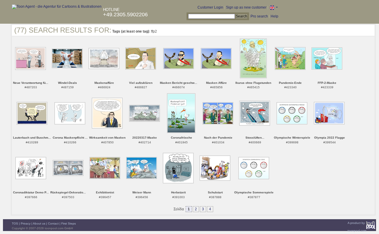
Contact (53, 223)
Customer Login (210, 7)
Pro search (259, 16)
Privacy (25, 223)
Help (274, 16)
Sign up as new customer (246, 7)
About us (39, 223)
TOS (15, 223)
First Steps (68, 223)
